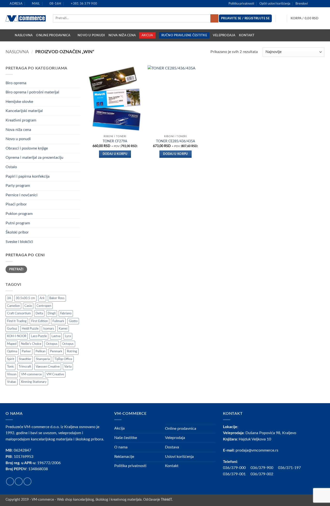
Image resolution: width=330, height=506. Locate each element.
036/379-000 (237, 468)
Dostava (172, 447)
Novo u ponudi (91, 35)
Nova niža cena (122, 35)
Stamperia (43, 359)
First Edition (39, 321)
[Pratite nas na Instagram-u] (317, 3)
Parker (26, 351)
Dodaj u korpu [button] (115, 154)
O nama (121, 447)
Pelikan (40, 351)
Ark (42, 298)
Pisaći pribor (16, 204)
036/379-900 (262, 468)
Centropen (43, 305)
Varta (68, 366)
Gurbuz (12, 328)
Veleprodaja (224, 35)
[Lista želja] (281, 18)
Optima (12, 351)
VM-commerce (31, 374)
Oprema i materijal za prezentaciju (34, 157)
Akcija (147, 35)
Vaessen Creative (48, 366)
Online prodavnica (53, 35)
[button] (307, 18)
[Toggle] (77, 83)
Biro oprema (16, 83)
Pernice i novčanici (21, 195)
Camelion (13, 305)
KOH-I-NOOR (16, 336)
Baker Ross (57, 298)
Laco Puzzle (39, 336)
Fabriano (66, 313)
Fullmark (58, 321)
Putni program (18, 223)
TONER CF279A (115, 141)
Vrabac (11, 381)
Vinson (11, 374)
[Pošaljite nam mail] (322, 3)
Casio (28, 305)
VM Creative (55, 374)
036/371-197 (289, 468)
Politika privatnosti (241, 3)
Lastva (55, 336)
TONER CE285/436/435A (175, 141)
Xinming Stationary (34, 381)
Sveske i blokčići (19, 242)
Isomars (48, 328)
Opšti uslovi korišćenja (274, 3)
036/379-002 (264, 474)
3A (9, 298)
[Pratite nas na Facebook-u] (312, 3)
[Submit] (214, 18)
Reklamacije (124, 457)
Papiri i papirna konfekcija (28, 176)
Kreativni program (21, 120)
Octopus (51, 343)
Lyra (68, 336)
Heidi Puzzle (30, 328)
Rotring (72, 351)
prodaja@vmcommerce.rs (257, 450)
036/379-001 (237, 474)
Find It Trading (17, 321)
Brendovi (301, 3)
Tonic (10, 366)
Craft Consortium (19, 313)
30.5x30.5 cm (25, 298)
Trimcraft (25, 366)
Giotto (73, 321)
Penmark (56, 351)
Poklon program (19, 214)
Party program (18, 186)
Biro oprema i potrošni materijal (32, 92)
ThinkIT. (166, 499)
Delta (39, 313)
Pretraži (16, 269)
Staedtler (25, 359)
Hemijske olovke (19, 102)
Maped (11, 343)
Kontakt (247, 35)
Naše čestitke (125, 438)
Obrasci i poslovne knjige (27, 148)
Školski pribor (17, 232)
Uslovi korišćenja (179, 457)
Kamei (63, 328)
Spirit (10, 359)
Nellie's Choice (31, 343)
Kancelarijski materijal (24, 111)
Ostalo (11, 167)
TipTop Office (63, 359)
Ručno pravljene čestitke (184, 35)
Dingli (52, 313)
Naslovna (24, 35)
